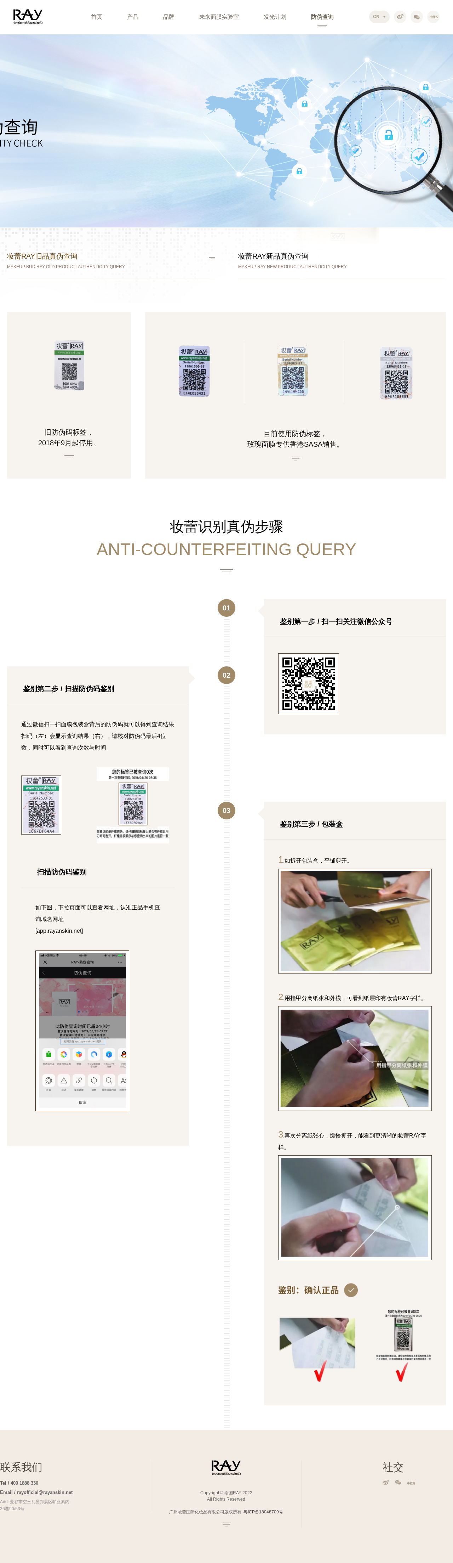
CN (376, 16)
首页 (96, 17)
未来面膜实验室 (219, 17)
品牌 (168, 17)
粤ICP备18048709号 (263, 1512)
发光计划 (275, 17)
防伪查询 (322, 17)
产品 (132, 17)
